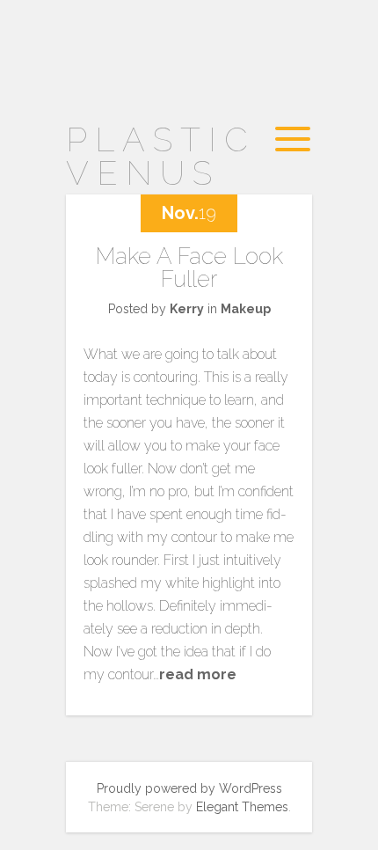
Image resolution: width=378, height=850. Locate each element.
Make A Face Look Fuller (189, 267)
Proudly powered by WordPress (189, 788)
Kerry (187, 309)
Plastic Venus (161, 156)
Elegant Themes (242, 807)
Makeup (246, 309)
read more (197, 674)
